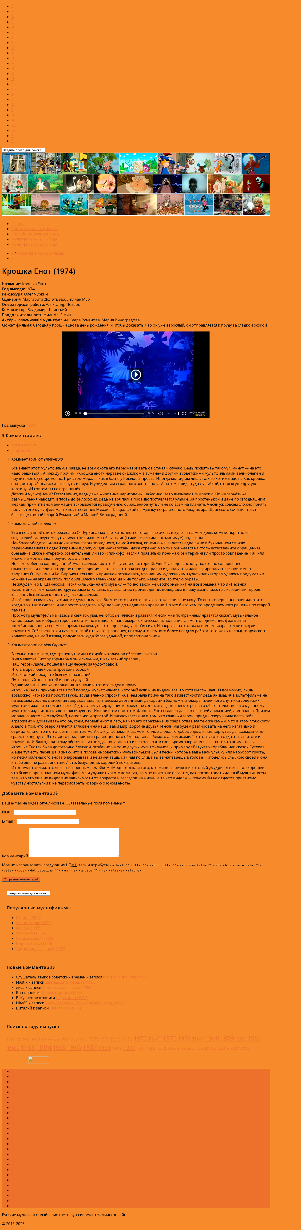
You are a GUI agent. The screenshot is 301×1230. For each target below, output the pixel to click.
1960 (26, 1039)
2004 (167, 1048)
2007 (191, 1048)
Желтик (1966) (29, 927)
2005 (176, 1048)
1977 (198, 1038)
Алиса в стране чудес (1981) (67, 987)
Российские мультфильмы (35, 234)
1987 (90, 1047)
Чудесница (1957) (72, 997)
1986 (74, 1047)
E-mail (9, 821)
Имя (7, 812)
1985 (59, 1047)
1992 (151, 1048)
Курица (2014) (28, 917)
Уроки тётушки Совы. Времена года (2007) (84, 1002)
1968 (83, 1039)
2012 (225, 1048)
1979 (227, 1038)
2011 (216, 1048)
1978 (212, 1038)
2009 (200, 1048)
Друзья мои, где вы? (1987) (40, 948)
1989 (117, 1048)
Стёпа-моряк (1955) (34, 922)
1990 (129, 1047)
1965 (56, 1039)
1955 (18, 1039)
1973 (140, 1038)
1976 (184, 1038)
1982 (13, 1047)
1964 (50, 1039)
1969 (93, 1039)
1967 (73, 1039)
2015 (245, 1048)
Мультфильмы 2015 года (34, 239)
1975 (170, 1038)
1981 (254, 1038)
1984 (44, 1047)
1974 (31, 425)
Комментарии (25, 445)
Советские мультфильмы (34, 228)
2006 (183, 1048)
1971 (115, 1038)
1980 (240, 1038)
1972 (127, 1039)
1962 (34, 1039)
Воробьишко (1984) (34, 943)
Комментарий (15, 856)
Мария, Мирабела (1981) (125, 977)
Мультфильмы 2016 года (34, 244)
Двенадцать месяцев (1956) (71, 982)
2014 (235, 1048)
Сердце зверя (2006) (34, 938)
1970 (104, 1039)
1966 (64, 1039)
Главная (18, 223)
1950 (10, 1039)
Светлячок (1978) (65, 1008)
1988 (104, 1047)
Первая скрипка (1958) (61, 992)
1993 (159, 1048)
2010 (209, 1048)
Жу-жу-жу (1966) (30, 933)
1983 (28, 1047)
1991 (141, 1048)
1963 (42, 1039)
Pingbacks (21, 450)
